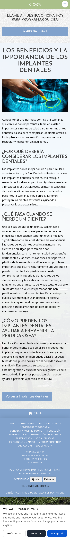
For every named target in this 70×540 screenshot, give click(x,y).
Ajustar (36, 479)
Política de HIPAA (48, 469)
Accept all (57, 533)
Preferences (14, 533)
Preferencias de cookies (35, 486)
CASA (38, 413)
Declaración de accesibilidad (35, 473)
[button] (65, 4)
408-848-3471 (36, 31)
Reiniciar (49, 479)
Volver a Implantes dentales (27, 396)
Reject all (36, 533)
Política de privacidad (23, 469)
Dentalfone (57, 492)
